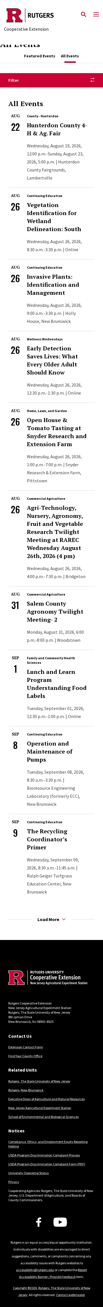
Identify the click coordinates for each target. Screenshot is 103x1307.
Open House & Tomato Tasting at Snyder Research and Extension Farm (57, 432)
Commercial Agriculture (46, 498)
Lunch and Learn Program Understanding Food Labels (57, 684)
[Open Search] (83, 14)
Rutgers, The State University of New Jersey (39, 1081)
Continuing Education (44, 196)
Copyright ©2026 (25, 1288)
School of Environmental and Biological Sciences (43, 1117)
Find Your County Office (25, 1056)
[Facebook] (38, 1222)
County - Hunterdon (42, 116)
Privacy (13, 1182)
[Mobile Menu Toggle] (96, 14)
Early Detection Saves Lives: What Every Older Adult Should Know (52, 360)
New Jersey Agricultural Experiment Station (39, 1108)
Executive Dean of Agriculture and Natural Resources (46, 1099)
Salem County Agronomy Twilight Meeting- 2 (55, 611)
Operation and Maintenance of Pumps (49, 751)
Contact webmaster (70, 1295)
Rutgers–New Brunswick (25, 1090)
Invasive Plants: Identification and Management (53, 284)
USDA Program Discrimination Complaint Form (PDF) (46, 1164)
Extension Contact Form (25, 1047)
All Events (70, 55)
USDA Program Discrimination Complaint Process (44, 1155)
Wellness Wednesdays (45, 339)
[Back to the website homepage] (30, 15)
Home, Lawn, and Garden (47, 411)
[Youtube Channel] (60, 1222)
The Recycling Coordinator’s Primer (47, 839)
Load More (48, 919)
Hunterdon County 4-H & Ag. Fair (57, 129)
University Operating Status (28, 1173)
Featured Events (39, 55)
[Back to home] (47, 978)
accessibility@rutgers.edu (35, 1270)
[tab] (39, 56)
